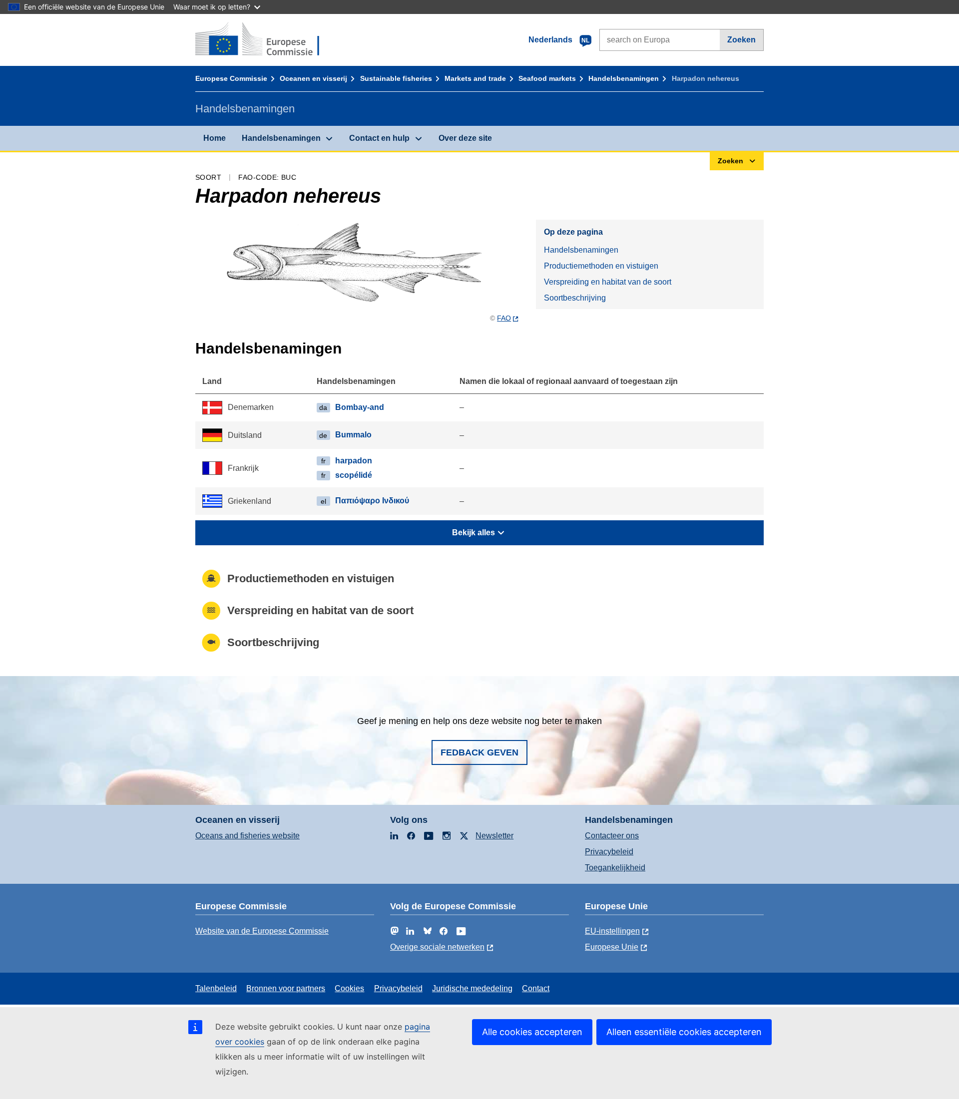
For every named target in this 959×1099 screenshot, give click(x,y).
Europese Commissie (231, 78)
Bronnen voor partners (285, 988)
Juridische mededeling (472, 988)
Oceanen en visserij (313, 78)
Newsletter (494, 835)
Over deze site (465, 138)
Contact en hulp (379, 138)
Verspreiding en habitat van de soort (607, 282)
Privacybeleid (609, 851)
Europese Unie (611, 947)
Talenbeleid (216, 988)
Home (214, 138)
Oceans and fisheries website (247, 835)
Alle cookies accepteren (532, 1032)
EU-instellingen (612, 931)
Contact (535, 988)
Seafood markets (547, 78)
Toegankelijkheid (615, 867)
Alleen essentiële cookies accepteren (684, 1032)
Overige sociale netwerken (437, 947)
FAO (504, 318)
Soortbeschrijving (575, 298)
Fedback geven (479, 752)
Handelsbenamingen (623, 78)
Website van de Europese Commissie (262, 931)
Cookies (349, 988)
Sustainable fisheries (396, 78)
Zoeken (741, 39)
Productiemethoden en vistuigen (601, 266)
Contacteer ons (612, 835)
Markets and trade (475, 78)
